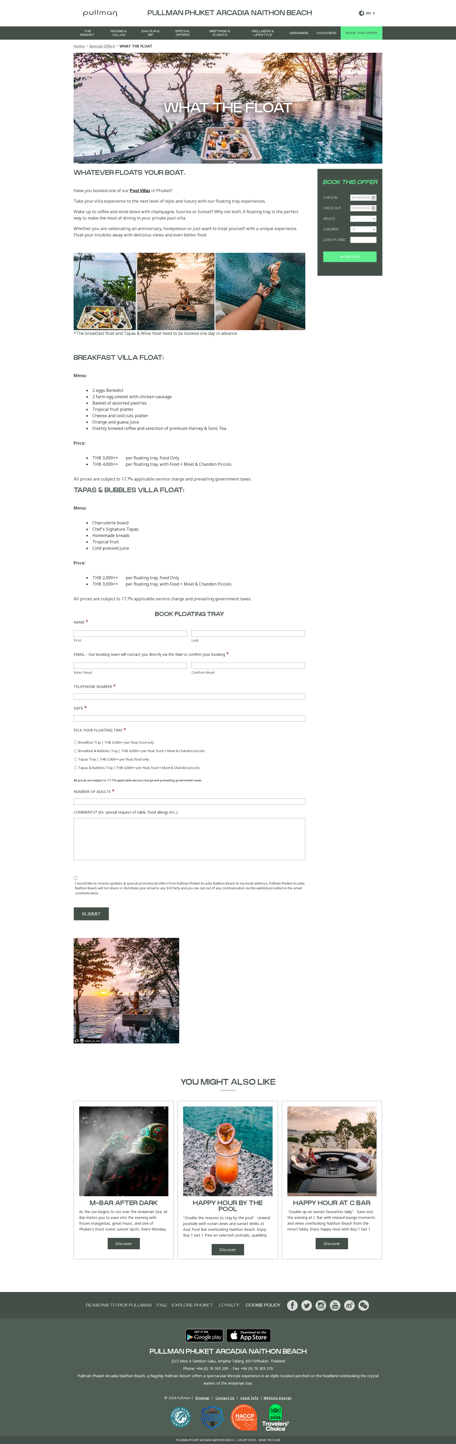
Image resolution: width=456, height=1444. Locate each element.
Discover (124, 1243)
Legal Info (249, 1398)
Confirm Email (203, 672)
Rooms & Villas (119, 33)
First (77, 640)
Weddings (298, 33)
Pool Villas (140, 190)
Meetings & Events (220, 33)
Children (331, 229)
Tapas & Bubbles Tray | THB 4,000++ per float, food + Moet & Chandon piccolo (139, 768)
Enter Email (83, 672)
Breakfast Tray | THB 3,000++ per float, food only (116, 742)
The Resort (87, 33)
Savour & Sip (150, 33)
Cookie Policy (263, 1305)
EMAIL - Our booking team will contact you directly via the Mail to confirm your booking (151, 654)
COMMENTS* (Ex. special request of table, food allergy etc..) (126, 812)
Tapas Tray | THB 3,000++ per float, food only (113, 759)
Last (195, 640)
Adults (329, 218)
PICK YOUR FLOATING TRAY (100, 729)
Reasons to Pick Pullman (118, 1305)
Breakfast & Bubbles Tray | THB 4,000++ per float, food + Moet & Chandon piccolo (141, 751)
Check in (330, 197)
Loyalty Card (334, 240)
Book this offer (361, 33)
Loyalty (229, 1305)
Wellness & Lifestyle (262, 33)
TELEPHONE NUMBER (95, 686)
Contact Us (225, 1398)
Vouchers (326, 33)
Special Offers (182, 33)
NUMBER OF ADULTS (94, 791)
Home (79, 46)
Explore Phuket (192, 1305)
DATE (80, 708)
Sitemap (202, 1398)
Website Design (278, 1398)
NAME (81, 622)
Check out (332, 208)
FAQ (162, 1305)
